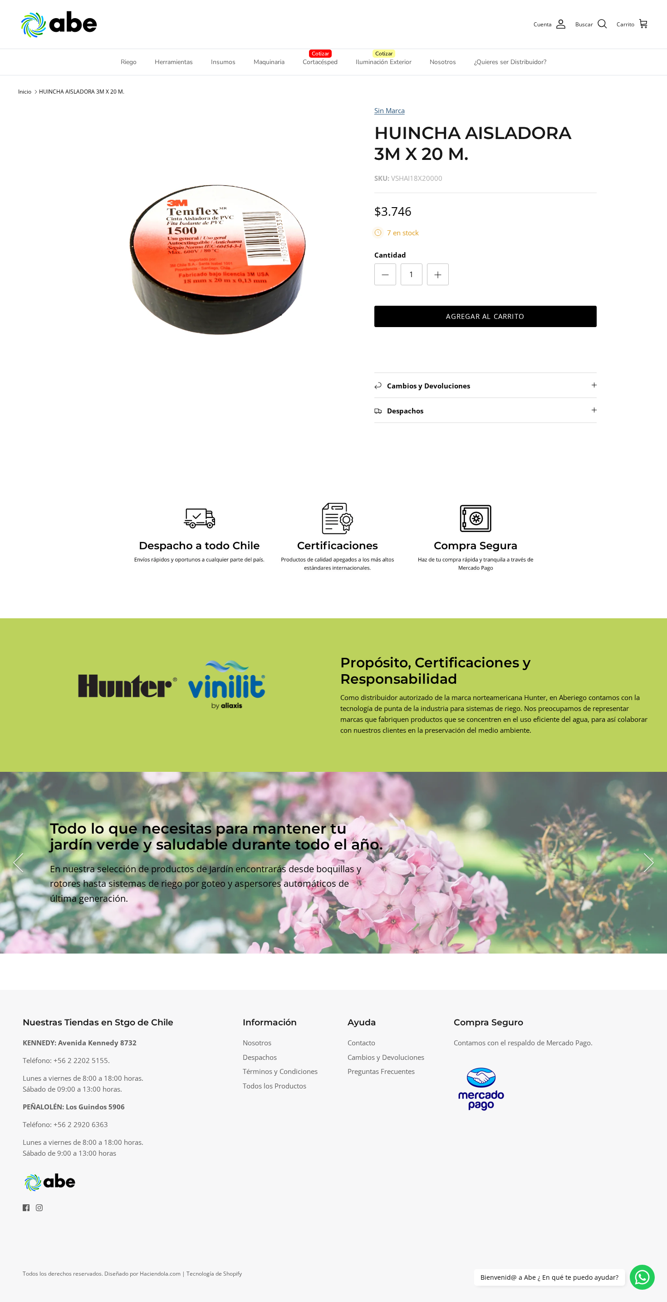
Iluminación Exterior (384, 62)
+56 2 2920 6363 (81, 1124)
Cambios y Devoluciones (386, 1057)
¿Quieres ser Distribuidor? (510, 62)
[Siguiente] (649, 863)
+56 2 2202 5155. (82, 1060)
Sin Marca (389, 110)
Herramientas (174, 62)
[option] (212, 247)
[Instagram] (39, 1207)
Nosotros (443, 62)
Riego (129, 62)
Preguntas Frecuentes (381, 1071)
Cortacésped (320, 62)
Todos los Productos (274, 1085)
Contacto (361, 1042)
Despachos (260, 1057)
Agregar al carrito (485, 316)
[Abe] (59, 24)
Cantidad (390, 254)
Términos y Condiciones (280, 1071)
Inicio (24, 91)
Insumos (223, 62)
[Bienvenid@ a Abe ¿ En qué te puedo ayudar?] (642, 1277)
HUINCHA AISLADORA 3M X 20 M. (81, 91)
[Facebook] (26, 1207)
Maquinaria (269, 62)
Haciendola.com (160, 1273)
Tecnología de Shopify (214, 1273)
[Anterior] (18, 863)
